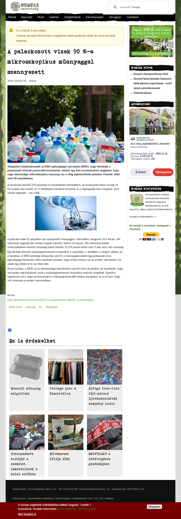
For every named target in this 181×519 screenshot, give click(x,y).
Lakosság (30, 307)
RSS (90, 498)
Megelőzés (52, 307)
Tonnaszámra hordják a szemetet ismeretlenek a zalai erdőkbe (24, 464)
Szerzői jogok (63, 498)
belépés (110, 498)
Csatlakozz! (133, 17)
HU (96, 498)
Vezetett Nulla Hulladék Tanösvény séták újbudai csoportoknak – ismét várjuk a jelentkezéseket (152, 84)
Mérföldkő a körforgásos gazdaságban (99, 459)
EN (101, 498)
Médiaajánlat (79, 498)
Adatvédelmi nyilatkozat (41, 498)
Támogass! (115, 17)
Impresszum (19, 498)
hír (40, 307)
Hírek (41, 17)
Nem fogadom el (27, 514)
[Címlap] (25, 6)
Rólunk (12, 17)
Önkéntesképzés (142, 93)
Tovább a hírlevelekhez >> (142, 217)
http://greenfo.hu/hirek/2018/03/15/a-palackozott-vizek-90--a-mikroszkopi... (51, 300)
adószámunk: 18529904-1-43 (128, 489)
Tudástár (54, 17)
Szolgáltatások (72, 17)
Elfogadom (154, 506)
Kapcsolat (26, 17)
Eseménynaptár (95, 17)
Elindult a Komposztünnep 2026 (150, 74)
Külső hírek (15, 307)
